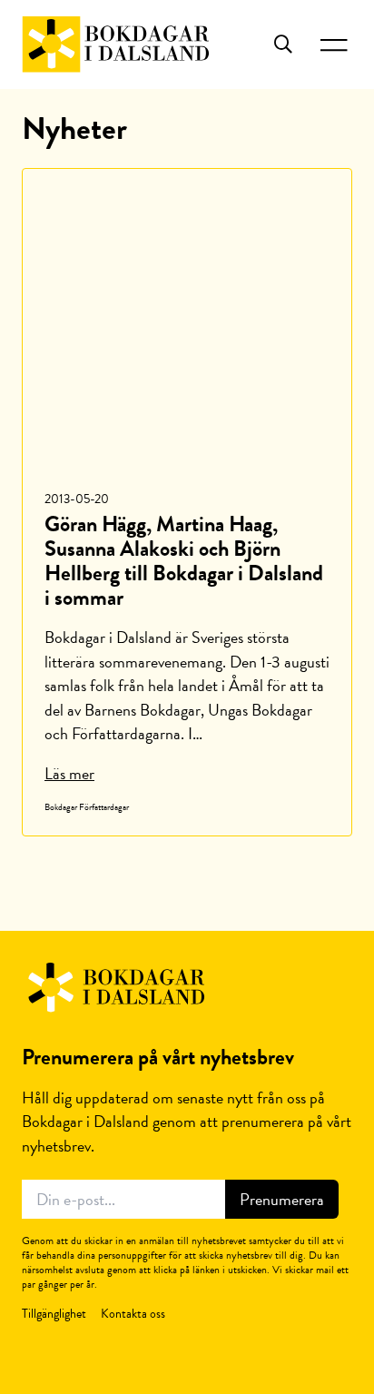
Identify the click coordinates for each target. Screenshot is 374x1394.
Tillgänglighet (54, 1313)
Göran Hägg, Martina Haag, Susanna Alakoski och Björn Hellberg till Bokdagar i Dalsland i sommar (183, 561)
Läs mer (69, 773)
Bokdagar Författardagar (86, 807)
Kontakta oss (133, 1313)
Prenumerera (282, 1199)
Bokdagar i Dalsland (116, 44)
